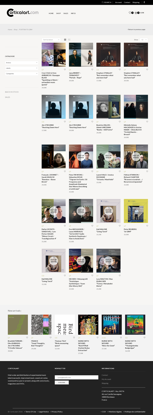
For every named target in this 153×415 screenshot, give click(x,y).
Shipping (136, 2)
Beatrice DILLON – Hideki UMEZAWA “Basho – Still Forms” (104, 127)
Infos (73, 13)
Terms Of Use (30, 412)
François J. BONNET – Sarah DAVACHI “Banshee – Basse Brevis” (50, 178)
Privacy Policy (57, 412)
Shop (58, 13)
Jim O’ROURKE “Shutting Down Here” (50, 126)
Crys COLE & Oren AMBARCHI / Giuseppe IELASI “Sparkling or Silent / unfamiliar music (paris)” (51, 79)
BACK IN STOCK (12, 92)
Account (118, 2)
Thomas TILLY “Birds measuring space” (61, 343)
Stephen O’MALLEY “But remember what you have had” (104, 75)
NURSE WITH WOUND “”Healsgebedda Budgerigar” (131, 344)
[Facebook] (144, 2)
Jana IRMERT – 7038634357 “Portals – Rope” (75, 75)
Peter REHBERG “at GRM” (130, 230)
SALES (7, 97)
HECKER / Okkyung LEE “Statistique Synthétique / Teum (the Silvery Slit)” (78, 282)
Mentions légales (115, 412)
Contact (127, 2)
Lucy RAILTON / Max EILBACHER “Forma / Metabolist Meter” (104, 282)
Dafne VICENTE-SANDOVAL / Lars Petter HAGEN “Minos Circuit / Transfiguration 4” (49, 234)
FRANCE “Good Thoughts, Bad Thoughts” (38, 343)
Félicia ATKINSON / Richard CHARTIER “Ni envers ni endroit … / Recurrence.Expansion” (133, 178)
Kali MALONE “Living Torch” (101, 230)
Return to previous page (136, 29)
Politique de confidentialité (135, 412)
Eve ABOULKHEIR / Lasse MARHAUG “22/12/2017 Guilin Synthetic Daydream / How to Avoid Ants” (78, 234)
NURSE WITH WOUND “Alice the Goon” (108, 343)
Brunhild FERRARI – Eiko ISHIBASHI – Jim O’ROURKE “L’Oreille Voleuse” (15, 344)
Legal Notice (44, 412)
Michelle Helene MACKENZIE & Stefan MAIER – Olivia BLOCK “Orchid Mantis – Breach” (133, 129)
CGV (104, 412)
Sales (66, 13)
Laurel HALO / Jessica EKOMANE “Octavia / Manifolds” (105, 177)
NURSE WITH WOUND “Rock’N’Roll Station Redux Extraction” (84, 345)
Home (51, 13)
